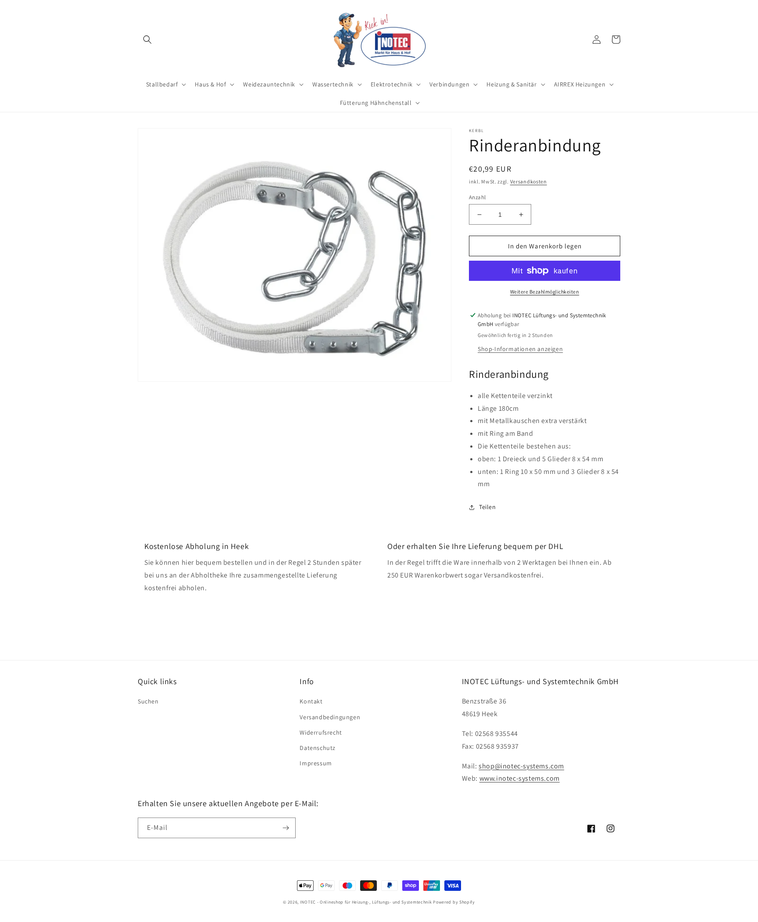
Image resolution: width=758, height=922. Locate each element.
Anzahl (477, 197)
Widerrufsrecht (321, 732)
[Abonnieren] (285, 828)
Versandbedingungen (330, 717)
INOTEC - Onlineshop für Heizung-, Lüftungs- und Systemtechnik (366, 902)
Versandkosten (528, 181)
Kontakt (311, 701)
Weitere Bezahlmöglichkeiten (544, 291)
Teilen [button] (487, 507)
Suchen (148, 701)
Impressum (316, 763)
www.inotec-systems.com (519, 778)
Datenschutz (318, 748)
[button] (147, 39)
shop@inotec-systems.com (521, 766)
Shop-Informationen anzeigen (520, 349)
